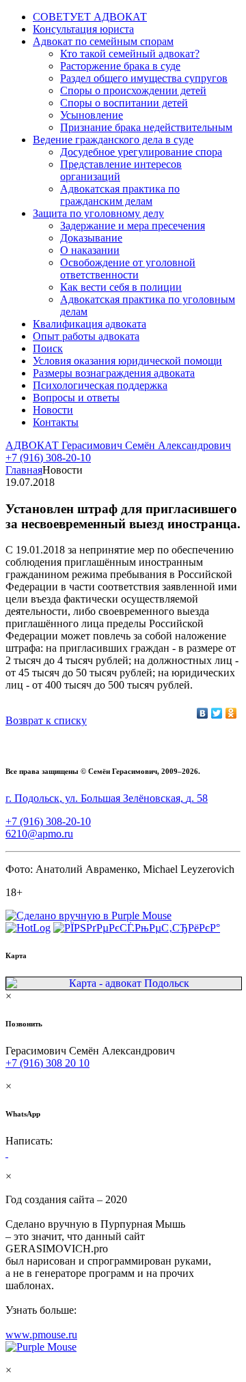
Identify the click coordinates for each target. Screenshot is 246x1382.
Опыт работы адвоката (86, 336)
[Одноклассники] (231, 713)
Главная (23, 470)
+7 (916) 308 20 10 (47, 1063)
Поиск (48, 348)
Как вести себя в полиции (121, 287)
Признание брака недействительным (146, 127)
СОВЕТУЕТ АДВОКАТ (90, 17)
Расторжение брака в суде (120, 66)
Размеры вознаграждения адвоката (114, 373)
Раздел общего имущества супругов (144, 78)
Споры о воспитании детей (124, 103)
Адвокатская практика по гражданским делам (120, 195)
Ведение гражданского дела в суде (113, 139)
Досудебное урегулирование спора (141, 152)
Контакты (56, 422)
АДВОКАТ (118, 445)
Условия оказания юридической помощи (127, 360)
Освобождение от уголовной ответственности (127, 268)
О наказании (90, 250)
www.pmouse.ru (41, 1334)
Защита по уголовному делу (98, 213)
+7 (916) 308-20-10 (48, 457)
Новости (53, 410)
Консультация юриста (83, 29)
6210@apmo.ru (39, 833)
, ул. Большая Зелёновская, (106, 798)
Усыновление (91, 115)
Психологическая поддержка (100, 385)
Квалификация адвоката (89, 324)
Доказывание (91, 238)
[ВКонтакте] (202, 713)
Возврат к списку (46, 720)
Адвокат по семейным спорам (103, 41)
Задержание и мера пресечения (132, 225)
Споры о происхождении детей (133, 90)
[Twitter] (217, 713)
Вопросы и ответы (76, 397)
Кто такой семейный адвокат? (130, 53)
